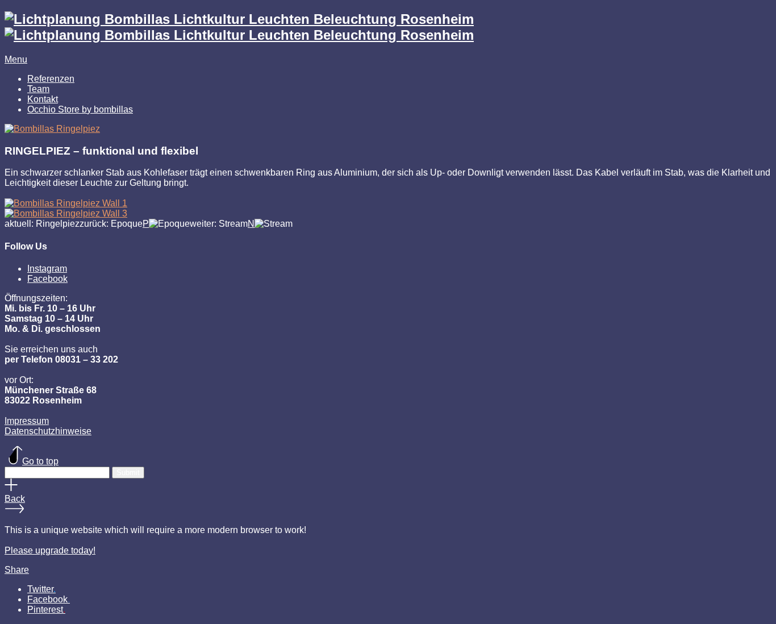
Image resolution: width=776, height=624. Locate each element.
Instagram (47, 268)
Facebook (47, 279)
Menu (16, 59)
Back (15, 499)
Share (17, 570)
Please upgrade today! (50, 550)
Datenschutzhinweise (48, 431)
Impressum (27, 421)
